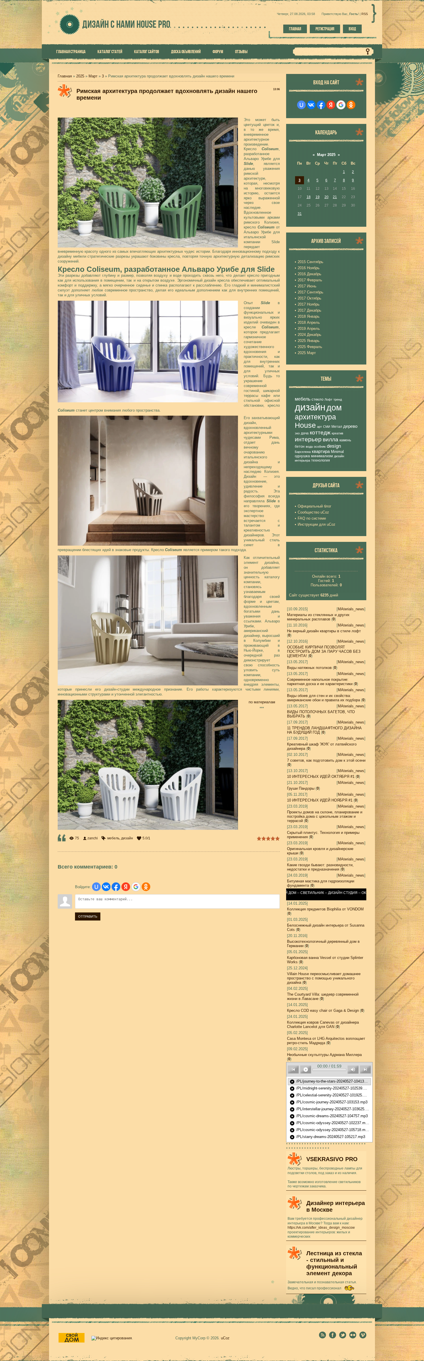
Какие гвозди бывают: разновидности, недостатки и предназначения (320, 867)
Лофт (328, 399)
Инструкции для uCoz (316, 524)
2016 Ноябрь (309, 268)
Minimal (337, 451)
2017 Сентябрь (310, 292)
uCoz (225, 1338)
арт (319, 426)
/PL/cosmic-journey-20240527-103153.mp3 (328, 1102)
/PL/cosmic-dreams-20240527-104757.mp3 (329, 1116)
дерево (350, 426)
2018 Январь (309, 316)
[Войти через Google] (135, 886)
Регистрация (325, 29)
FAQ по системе (312, 518)
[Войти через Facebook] (116, 886)
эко (297, 433)
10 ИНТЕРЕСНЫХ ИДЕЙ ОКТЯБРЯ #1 (320, 776)
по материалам (262, 702)
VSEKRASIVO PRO (332, 1159)
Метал (336, 427)
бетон (300, 447)
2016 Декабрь (309, 274)
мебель (113, 838)
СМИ (326, 426)
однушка (302, 456)
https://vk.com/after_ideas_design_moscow (321, 1228)
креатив (337, 433)
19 (318, 197)
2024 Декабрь (309, 334)
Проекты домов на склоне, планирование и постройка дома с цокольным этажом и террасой (324, 816)
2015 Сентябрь (310, 262)
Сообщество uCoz (313, 512)
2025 (80, 76)
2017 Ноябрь (309, 304)
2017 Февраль (310, 280)
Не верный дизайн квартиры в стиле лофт (324, 631)
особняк (320, 446)
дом (334, 407)
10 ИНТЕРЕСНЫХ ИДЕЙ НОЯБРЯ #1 (319, 800)
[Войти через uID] (96, 886)
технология (320, 460)
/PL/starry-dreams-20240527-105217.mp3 (327, 1137)
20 (326, 197)
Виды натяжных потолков (309, 667)
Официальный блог (314, 506)
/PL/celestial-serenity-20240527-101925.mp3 (330, 1095)
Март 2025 (326, 155)
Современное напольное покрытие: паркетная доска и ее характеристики (319, 681)
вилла (330, 439)
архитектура (315, 417)
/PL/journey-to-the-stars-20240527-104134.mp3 (330, 1081)
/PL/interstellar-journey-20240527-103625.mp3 (330, 1109)
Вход (352, 29)
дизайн (127, 838)
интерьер (308, 439)
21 (335, 197)
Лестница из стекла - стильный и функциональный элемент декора (334, 1263)
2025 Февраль (310, 347)
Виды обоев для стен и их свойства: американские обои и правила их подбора (323, 697)
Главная (295, 29)
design (334, 446)
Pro (153, 24)
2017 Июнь (307, 286)
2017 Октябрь (309, 298)
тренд (337, 399)
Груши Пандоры (300, 788)
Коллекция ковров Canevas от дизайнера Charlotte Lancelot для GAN (323, 1024)
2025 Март (307, 353)
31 (300, 214)
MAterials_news (351, 609)
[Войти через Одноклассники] (146, 886)
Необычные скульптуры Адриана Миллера (324, 1055)
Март (93, 76)
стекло (317, 399)
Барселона (303, 451)
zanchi (92, 838)
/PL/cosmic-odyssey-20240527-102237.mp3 (329, 1123)
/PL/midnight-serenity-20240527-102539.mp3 (330, 1088)
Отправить (87, 916)
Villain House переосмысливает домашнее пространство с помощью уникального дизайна (324, 978)
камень (345, 440)
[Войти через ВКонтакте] (106, 886)
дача (305, 433)
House (305, 425)
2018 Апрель (309, 322)
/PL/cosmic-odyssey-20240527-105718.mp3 (329, 1130)
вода (309, 446)
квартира (321, 451)
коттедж (320, 433)
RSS (364, 14)
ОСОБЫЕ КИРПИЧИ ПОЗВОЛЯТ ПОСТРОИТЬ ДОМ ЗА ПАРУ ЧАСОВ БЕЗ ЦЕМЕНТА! (324, 651)
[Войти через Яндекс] (125, 886)
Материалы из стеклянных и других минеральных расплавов (318, 617)
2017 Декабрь (309, 310)
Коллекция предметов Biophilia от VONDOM (325, 909)
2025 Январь (309, 341)
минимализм (322, 456)
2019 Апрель (309, 328)
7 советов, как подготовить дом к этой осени (326, 760)
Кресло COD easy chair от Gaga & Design (323, 1010)
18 (309, 197)
